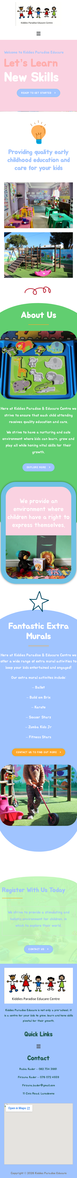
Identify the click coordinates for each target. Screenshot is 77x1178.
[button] (38, 34)
